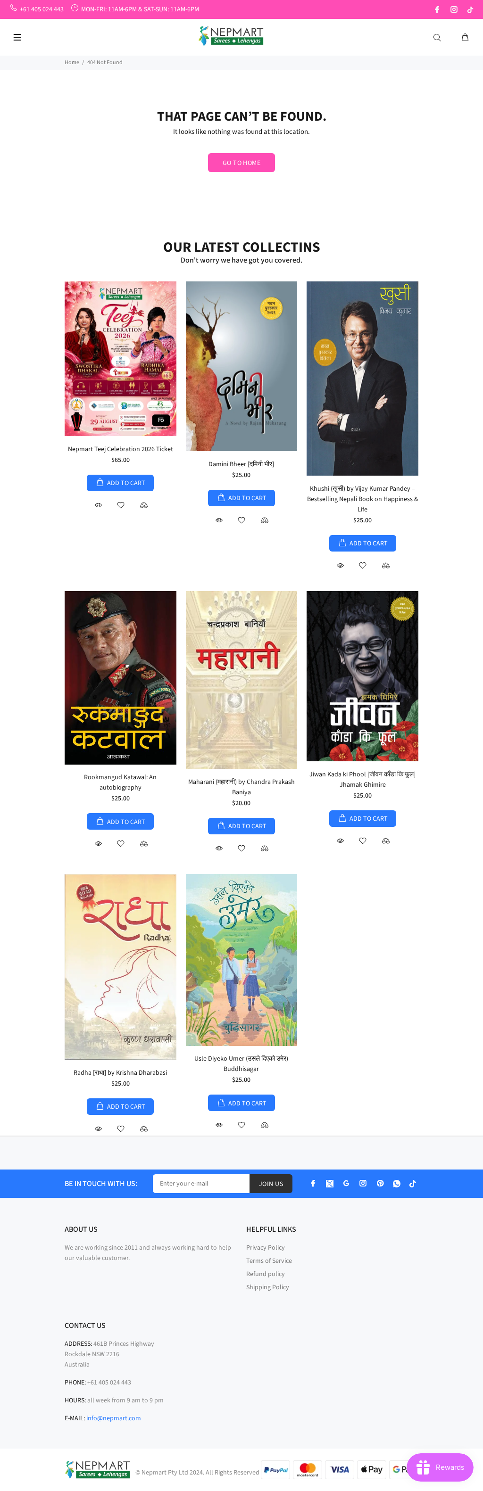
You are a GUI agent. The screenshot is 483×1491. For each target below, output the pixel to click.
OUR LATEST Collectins (241, 247)
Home (72, 62)
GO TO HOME (241, 163)
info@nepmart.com (113, 1418)
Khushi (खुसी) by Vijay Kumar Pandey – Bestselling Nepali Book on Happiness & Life (362, 499)
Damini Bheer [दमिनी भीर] (241, 464)
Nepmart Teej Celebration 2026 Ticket (120, 449)
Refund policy (265, 1274)
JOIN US (271, 1184)
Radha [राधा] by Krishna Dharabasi (120, 1073)
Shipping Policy (267, 1287)
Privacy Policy (265, 1247)
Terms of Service (269, 1261)
